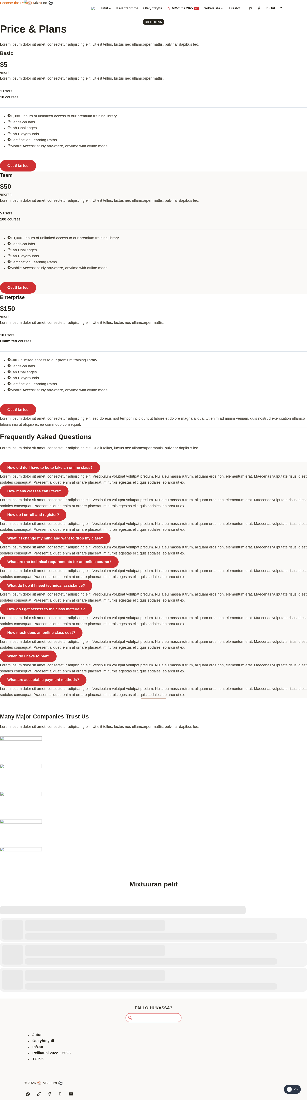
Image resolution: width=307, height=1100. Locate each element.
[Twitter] (38, 1094)
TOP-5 (37, 1059)
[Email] (71, 1094)
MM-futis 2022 (184, 8)
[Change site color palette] (292, 1089)
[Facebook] (49, 1094)
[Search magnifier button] (130, 1018)
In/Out (270, 8)
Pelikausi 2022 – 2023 (51, 1053)
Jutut (37, 1035)
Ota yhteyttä (152, 8)
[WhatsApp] (28, 1094)
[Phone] (60, 1094)
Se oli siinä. (153, 21)
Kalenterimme (127, 8)
